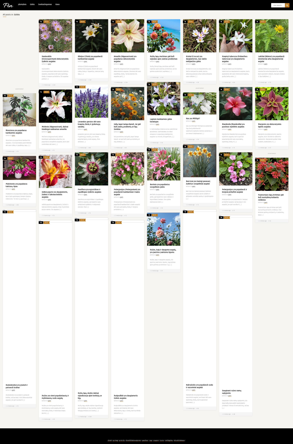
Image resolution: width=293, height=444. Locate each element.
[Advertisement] (19, 53)
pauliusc (145, 440)
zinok (110, 440)
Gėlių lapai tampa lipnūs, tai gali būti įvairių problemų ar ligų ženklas (127, 126)
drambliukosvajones (133, 440)
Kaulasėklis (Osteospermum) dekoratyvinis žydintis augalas (55, 59)
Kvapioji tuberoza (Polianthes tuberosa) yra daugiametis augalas (234, 59)
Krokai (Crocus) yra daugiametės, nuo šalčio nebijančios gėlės (196, 59)
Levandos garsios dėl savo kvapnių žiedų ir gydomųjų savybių (89, 124)
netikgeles (169, 440)
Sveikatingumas (45, 4)
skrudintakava (179, 440)
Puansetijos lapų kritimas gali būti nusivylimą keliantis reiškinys (271, 197)
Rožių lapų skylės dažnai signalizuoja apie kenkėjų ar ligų (90, 395)
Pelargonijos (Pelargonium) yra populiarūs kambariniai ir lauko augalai (127, 192)
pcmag (115, 440)
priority (122, 440)
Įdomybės (22, 4)
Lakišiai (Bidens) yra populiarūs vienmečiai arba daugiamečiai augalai (271, 59)
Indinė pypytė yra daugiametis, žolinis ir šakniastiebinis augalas (55, 194)
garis (49, 64)
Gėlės (32, 4)
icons (162, 440)
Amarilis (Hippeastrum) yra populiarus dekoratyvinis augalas (125, 59)
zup (150, 440)
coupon (156, 440)
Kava (57, 4)
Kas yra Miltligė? (193, 118)
